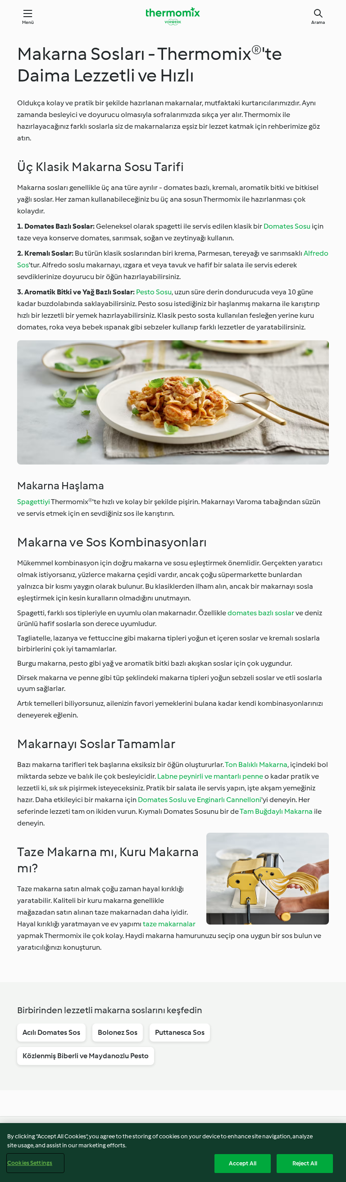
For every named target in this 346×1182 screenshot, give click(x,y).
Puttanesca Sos (180, 1032)
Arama (318, 22)
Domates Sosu (287, 226)
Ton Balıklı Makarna (256, 764)
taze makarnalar (169, 924)
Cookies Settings (29, 1162)
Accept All (242, 1163)
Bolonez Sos (117, 1032)
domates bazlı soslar (261, 613)
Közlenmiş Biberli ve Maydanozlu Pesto (86, 1055)
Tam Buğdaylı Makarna (276, 811)
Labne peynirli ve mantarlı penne (210, 776)
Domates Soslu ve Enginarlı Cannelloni (199, 799)
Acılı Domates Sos (51, 1032)
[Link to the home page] (173, 16)
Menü (28, 22)
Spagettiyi (33, 501)
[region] (173, 1152)
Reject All (304, 1163)
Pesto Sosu (154, 292)
